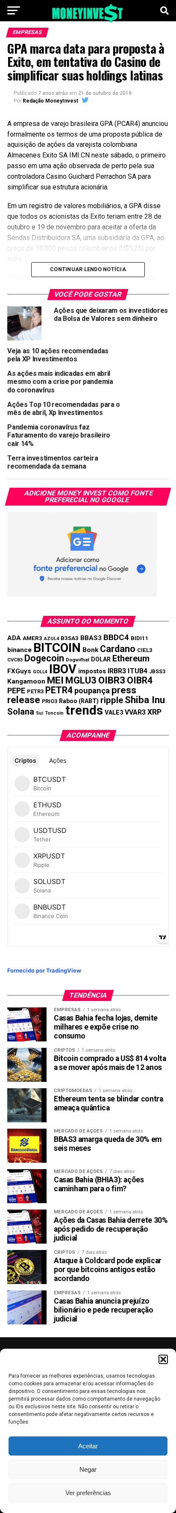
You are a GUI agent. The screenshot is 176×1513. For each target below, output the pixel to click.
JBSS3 (157, 672)
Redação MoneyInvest (50, 101)
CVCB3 (15, 660)
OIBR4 (140, 680)
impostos (92, 671)
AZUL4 (51, 638)
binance (19, 650)
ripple (111, 700)
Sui (39, 713)
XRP (154, 712)
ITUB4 (137, 671)
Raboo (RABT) (79, 701)
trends (84, 710)
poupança (92, 690)
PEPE (16, 690)
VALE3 (114, 712)
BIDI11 (140, 638)
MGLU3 (81, 680)
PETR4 (59, 690)
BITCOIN (57, 648)
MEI (55, 680)
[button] (163, 1359)
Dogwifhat (77, 660)
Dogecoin (44, 658)
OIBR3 (111, 680)
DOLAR (101, 659)
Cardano (117, 649)
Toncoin (54, 713)
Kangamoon (26, 681)
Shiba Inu (145, 699)
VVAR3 (135, 712)
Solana (20, 711)
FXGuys (19, 671)
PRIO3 (49, 701)
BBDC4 (116, 637)
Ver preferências (88, 1492)
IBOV (62, 669)
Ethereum (131, 658)
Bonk (90, 650)
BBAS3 (91, 638)
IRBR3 (117, 671)
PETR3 (35, 691)
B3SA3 (70, 638)
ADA (14, 638)
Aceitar (88, 1446)
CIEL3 (145, 650)
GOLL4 (40, 672)
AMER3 (32, 638)
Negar (88, 1469)
